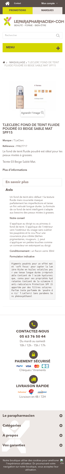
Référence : (9, 146)
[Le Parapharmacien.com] (9, 3)
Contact (17, 3)
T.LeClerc (19, 140)
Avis (9, 190)
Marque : (8, 140)
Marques (47, 10)
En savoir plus (17, 182)
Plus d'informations (15, 170)
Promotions (17, 10)
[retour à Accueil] (5, 62)
